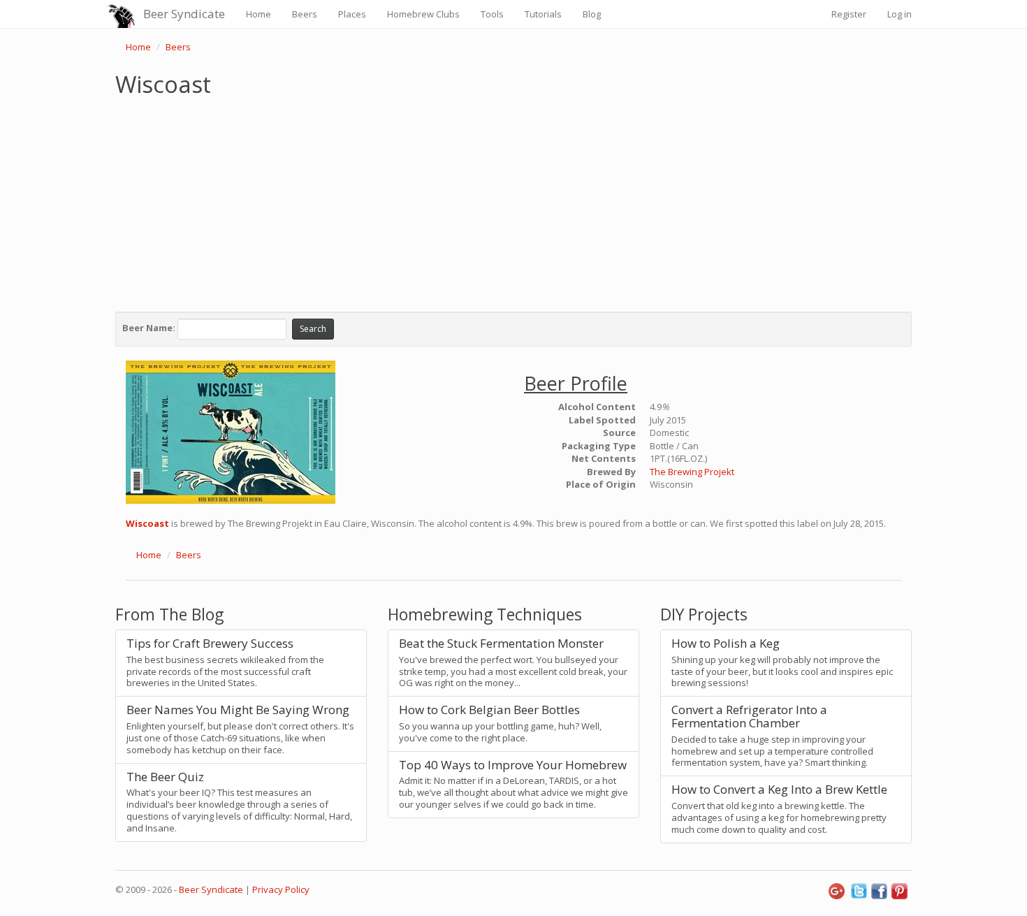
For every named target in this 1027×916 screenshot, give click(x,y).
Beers (304, 14)
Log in (899, 14)
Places (352, 14)
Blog (592, 14)
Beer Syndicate (184, 14)
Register (848, 14)
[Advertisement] (513, 201)
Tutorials (543, 14)
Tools (492, 14)
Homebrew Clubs (423, 14)
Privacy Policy (280, 889)
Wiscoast (147, 523)
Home (258, 14)
